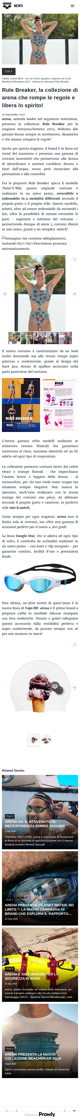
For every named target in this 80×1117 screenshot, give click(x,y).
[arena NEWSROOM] (13, 9)
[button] (74, 258)
